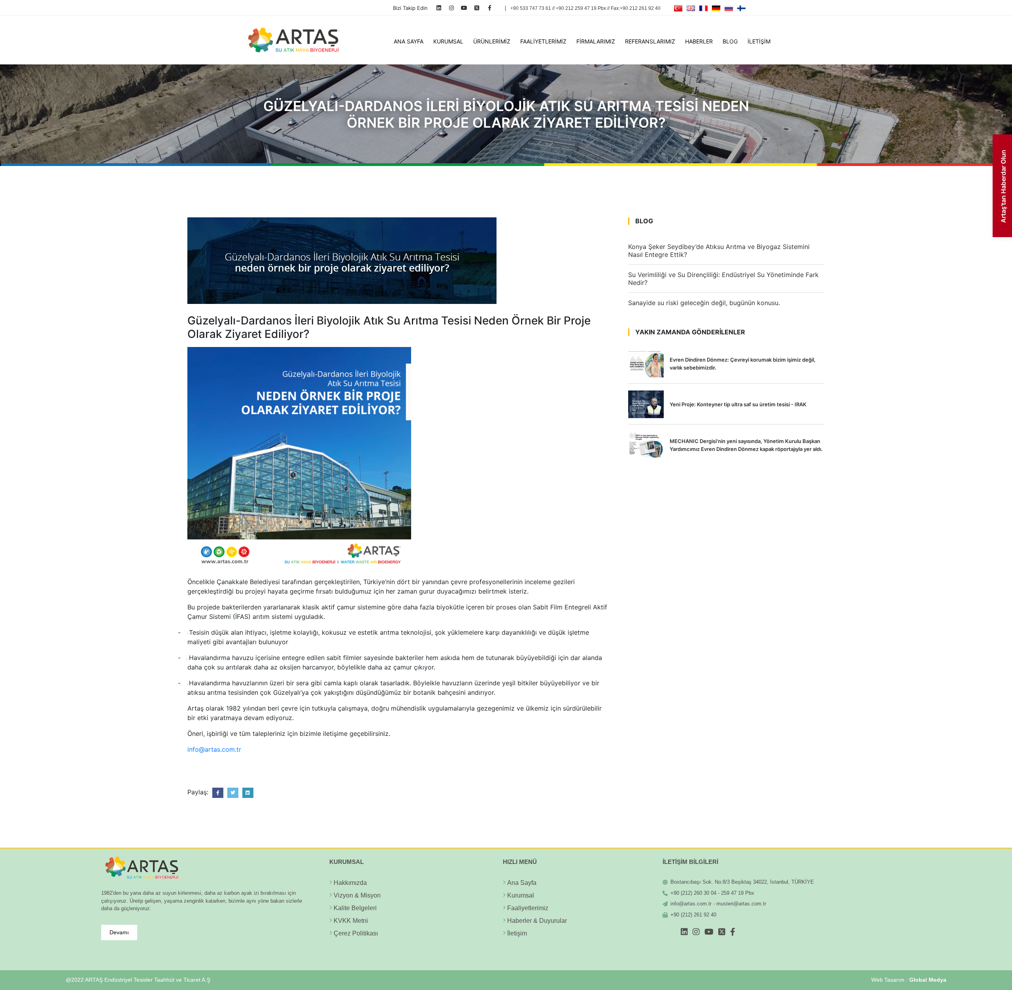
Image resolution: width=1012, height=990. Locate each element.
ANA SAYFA (408, 41)
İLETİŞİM (759, 41)
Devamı (119, 932)
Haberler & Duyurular (537, 920)
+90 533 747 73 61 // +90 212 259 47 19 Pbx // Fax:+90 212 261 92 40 (585, 8)
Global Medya (927, 980)
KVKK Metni (351, 920)
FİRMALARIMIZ (595, 41)
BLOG (730, 41)
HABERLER (699, 41)
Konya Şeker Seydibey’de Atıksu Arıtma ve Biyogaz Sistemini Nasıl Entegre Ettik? (719, 250)
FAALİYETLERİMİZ (543, 41)
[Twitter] (477, 8)
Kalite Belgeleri (355, 908)
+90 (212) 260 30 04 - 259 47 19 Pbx (712, 893)
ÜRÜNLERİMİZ (491, 41)
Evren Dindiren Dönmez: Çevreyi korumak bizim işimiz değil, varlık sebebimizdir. (743, 363)
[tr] (678, 8)
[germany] (716, 8)
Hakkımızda (350, 882)
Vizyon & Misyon (357, 895)
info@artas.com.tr (214, 749)
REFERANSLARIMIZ (650, 41)
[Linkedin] (439, 8)
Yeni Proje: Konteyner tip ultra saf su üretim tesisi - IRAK (738, 404)
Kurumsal (520, 895)
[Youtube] (464, 8)
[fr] (703, 8)
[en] (690, 8)
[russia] (728, 8)
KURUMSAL (448, 41)
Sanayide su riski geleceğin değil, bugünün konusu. (704, 303)
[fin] (741, 8)
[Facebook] (489, 8)
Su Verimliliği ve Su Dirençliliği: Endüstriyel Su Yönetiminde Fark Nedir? (723, 279)
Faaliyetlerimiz (527, 908)
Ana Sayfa (521, 882)
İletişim (517, 933)
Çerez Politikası (356, 933)
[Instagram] (451, 8)
